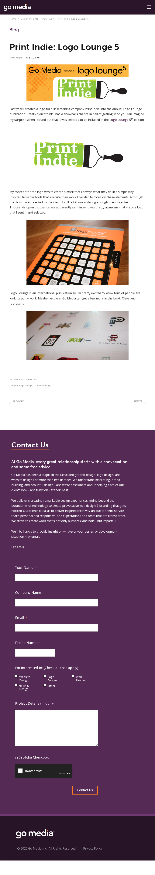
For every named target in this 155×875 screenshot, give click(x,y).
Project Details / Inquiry (34, 703)
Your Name (26, 567)
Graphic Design (42, 385)
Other (51, 685)
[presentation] (44, 771)
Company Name (28, 592)
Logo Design (52, 678)
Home (12, 18)
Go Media (18, 475)
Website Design (24, 678)
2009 (37, 57)
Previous (18, 401)
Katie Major (15, 57)
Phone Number (27, 642)
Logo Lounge (119, 120)
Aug (28, 57)
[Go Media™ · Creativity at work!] (18, 7)
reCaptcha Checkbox (32, 757)
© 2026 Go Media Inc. (32, 848)
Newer (138, 401)
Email (21, 617)
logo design (26, 385)
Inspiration (48, 18)
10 (32, 57)
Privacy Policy (92, 848)
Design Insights (29, 18)
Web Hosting (81, 678)
